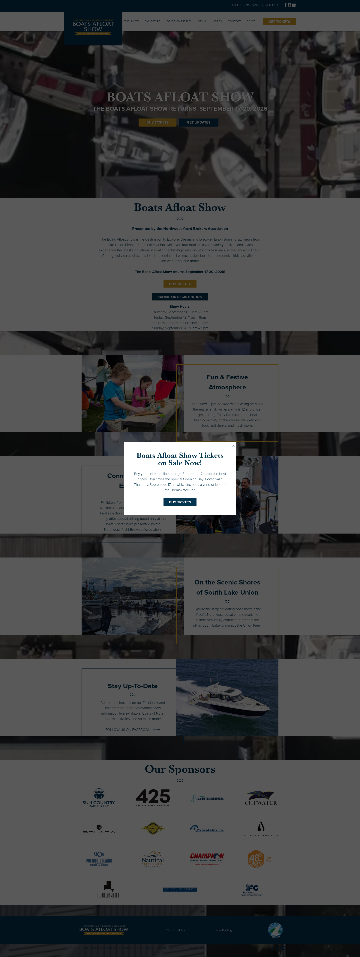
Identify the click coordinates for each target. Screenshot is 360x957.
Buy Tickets (180, 502)
